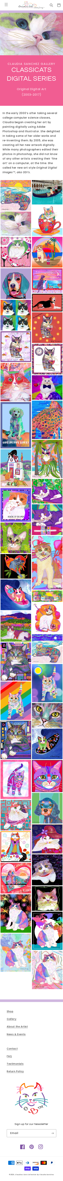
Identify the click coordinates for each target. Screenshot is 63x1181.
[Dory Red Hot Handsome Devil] (16, 382)
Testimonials (15, 1063)
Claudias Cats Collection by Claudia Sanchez (34, 1175)
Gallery (11, 1019)
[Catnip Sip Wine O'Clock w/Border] (47, 359)
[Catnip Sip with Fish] (16, 346)
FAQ (9, 1056)
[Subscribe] (52, 1133)
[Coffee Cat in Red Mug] (47, 220)
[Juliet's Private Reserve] (47, 519)
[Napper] (16, 661)
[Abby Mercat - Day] (16, 195)
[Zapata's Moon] (47, 931)
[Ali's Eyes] (16, 224)
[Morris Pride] (16, 701)
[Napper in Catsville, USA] (16, 740)
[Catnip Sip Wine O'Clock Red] (47, 327)
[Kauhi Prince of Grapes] (16, 538)
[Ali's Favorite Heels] (16, 252)
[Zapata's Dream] (47, 970)
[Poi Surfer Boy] (47, 744)
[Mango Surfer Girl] (16, 594)
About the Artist (17, 1026)
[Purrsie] (16, 779)
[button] (6, 4)
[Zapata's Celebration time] (16, 913)
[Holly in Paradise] (47, 459)
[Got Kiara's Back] (47, 420)
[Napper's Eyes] (47, 715)
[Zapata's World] (16, 953)
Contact (12, 1048)
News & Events (16, 1034)
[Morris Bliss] (47, 683)
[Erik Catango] (47, 387)
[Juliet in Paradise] (47, 491)
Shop (10, 1011)
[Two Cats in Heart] (16, 878)
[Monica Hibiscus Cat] (47, 618)
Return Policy (15, 1071)
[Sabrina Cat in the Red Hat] (47, 839)
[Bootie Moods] (16, 315)
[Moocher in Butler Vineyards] (16, 626)
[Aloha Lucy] (47, 252)
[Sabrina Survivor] (16, 815)
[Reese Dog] (47, 808)
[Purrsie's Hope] (47, 776)
